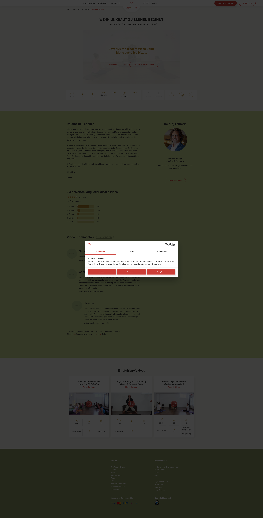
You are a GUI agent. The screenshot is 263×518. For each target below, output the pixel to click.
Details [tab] (131, 251)
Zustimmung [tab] (100, 251)
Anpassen (130, 272)
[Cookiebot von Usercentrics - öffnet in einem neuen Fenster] (166, 244)
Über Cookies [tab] (162, 251)
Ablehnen (102, 272)
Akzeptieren (161, 272)
